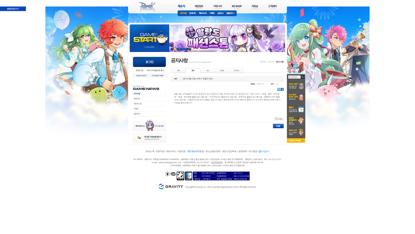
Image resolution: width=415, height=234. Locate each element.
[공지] (193, 70)
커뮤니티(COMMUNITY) (218, 7)
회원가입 (139, 70)
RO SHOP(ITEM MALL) (237, 7)
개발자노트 (202, 13)
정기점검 (253, 151)
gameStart (149, 35)
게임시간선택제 (229, 151)
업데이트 (192, 13)
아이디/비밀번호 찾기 (155, 70)
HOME (263, 62)
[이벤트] (222, 70)
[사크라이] (236, 70)
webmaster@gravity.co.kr (170, 162)
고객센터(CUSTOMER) (272, 7)
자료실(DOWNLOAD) (255, 7)
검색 (302, 77)
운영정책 (242, 151)
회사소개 (150, 151)
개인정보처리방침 (195, 151)
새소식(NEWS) (181, 7)
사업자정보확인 (217, 162)
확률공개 (231, 13)
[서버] (207, 70)
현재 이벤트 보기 (190, 49)
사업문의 (265, 151)
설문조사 (220, 13)
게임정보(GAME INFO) (199, 7)
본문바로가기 (6, 1)
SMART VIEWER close (296, 140)
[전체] (178, 70)
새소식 (271, 62)
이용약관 (160, 151)
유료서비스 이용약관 (175, 151)
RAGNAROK (147, 7)
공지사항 (183, 13)
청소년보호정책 (213, 151)
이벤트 (212, 13)
